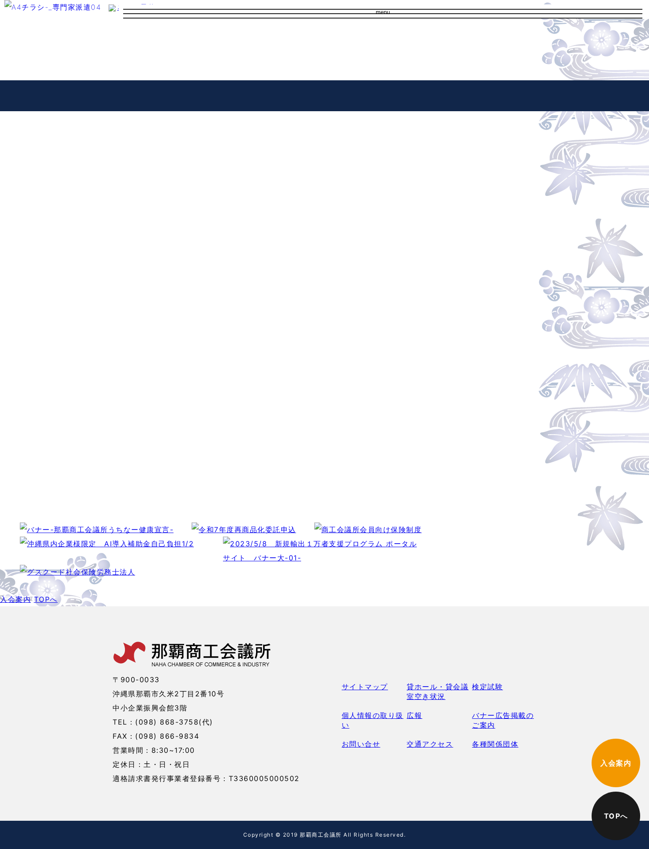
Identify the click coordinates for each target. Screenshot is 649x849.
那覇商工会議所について (323, 37)
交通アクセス (304, 51)
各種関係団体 (495, 744)
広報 (414, 715)
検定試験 (487, 686)
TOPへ (46, 599)
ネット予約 (506, 39)
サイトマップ (365, 686)
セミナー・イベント (177, 95)
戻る (14, 404)
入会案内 (450, 39)
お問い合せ (300, 66)
